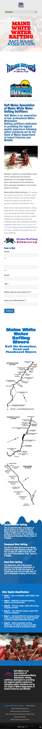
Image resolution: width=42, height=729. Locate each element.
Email (6, 275)
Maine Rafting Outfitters (19, 708)
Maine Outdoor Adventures (19, 711)
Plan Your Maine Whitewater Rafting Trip (20, 714)
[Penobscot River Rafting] (21, 458)
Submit (9, 311)
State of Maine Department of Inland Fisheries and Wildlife (19, 137)
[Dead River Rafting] (21, 506)
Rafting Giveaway (20, 717)
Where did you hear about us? (18, 292)
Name (6, 252)
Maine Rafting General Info (20, 720)
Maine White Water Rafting (14, 706)
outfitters (19, 124)
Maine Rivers (30, 706)
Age (6, 284)
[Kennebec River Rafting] (21, 411)
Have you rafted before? (15, 300)
